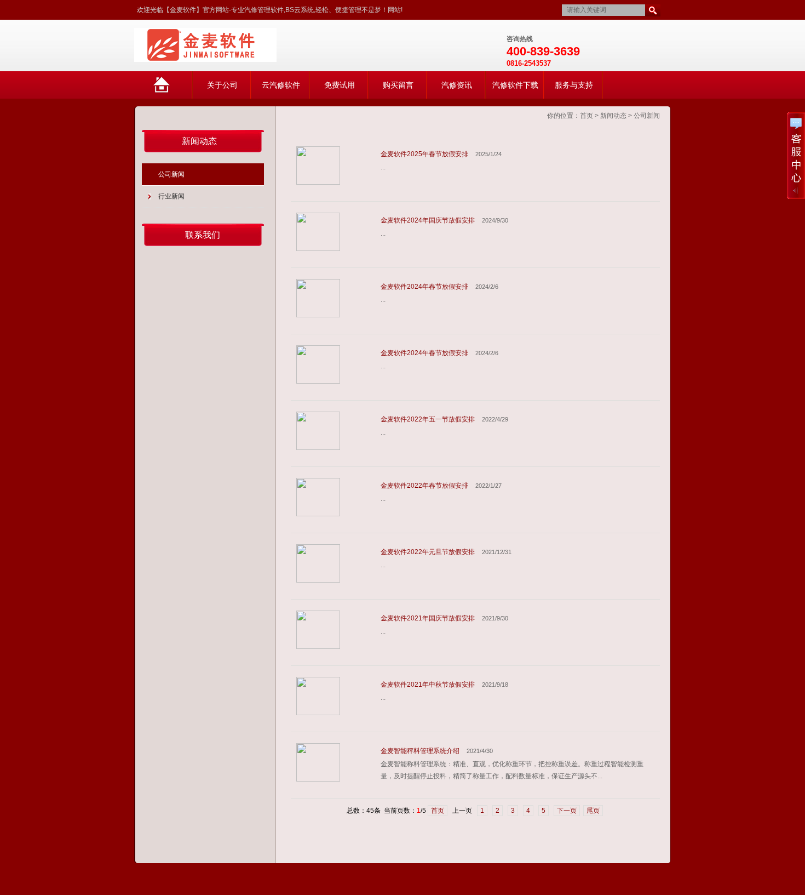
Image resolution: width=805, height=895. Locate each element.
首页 (586, 115)
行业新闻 (171, 196)
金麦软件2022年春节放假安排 (424, 485)
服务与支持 (574, 85)
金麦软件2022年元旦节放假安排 (428, 552)
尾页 (593, 810)
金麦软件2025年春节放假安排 (424, 154)
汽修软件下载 (515, 85)
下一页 (567, 810)
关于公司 (222, 85)
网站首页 (172, 90)
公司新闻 (647, 115)
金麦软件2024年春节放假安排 (424, 286)
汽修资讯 (456, 85)
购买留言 (398, 85)
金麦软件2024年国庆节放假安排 (428, 220)
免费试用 (339, 85)
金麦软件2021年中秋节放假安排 (428, 684)
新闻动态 (613, 115)
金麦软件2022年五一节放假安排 (428, 419)
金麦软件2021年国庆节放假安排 (428, 618)
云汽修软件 (281, 85)
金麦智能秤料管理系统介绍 (420, 751)
